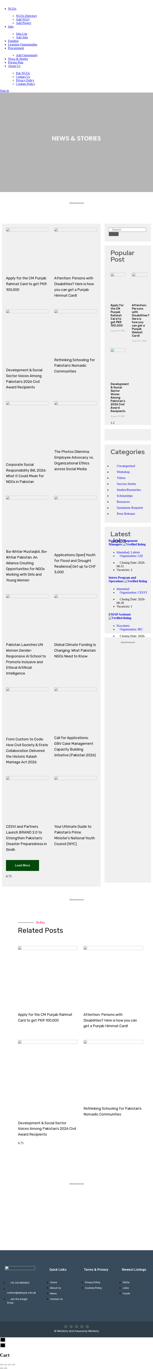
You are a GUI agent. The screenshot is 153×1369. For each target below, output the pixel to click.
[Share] (5, 1364)
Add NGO (22, 19)
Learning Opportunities (22, 44)
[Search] (114, 234)
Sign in (4, 90)
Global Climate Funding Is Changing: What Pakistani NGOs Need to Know (75, 650)
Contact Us (23, 76)
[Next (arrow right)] (5, 1368)
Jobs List (21, 33)
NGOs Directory (26, 16)
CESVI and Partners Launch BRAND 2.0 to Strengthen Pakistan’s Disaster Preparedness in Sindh (26, 838)
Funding (13, 41)
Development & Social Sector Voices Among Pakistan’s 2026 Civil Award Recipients (120, 397)
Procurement (16, 48)
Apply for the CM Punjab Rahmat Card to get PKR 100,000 (26, 284)
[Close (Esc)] (1, 1364)
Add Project (23, 23)
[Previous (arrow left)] (1, 1368)
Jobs (11, 26)
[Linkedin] (82, 1326)
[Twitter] (71, 1326)
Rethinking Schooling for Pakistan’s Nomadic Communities (74, 366)
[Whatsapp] (87, 1326)
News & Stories (18, 58)
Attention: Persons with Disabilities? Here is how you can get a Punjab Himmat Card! (140, 320)
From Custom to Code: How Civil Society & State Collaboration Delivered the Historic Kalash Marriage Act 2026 (27, 750)
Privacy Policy (25, 80)
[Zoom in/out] (13, 1364)
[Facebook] (66, 1326)
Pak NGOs (23, 73)
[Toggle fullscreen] (9, 1364)
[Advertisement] (128, 759)
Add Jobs (22, 37)
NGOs (12, 8)
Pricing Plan (15, 62)
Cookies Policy (25, 84)
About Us (14, 66)
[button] (22, 865)
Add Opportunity (27, 55)
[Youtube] (76, 1326)
